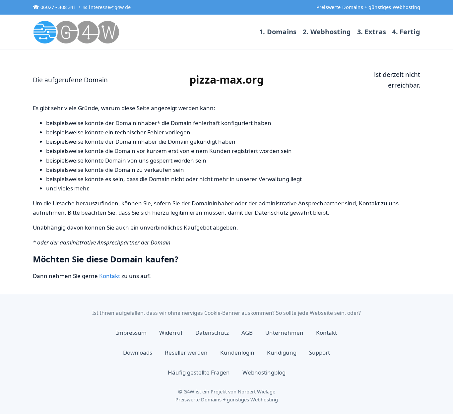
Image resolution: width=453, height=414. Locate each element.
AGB (247, 332)
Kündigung (281, 352)
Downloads (137, 352)
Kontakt (109, 276)
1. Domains (278, 31)
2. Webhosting (327, 31)
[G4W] (76, 32)
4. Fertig (406, 31)
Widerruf (171, 332)
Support (319, 352)
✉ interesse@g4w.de (107, 7)
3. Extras (371, 31)
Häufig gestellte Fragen (199, 372)
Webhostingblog (264, 372)
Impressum (131, 332)
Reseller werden (186, 352)
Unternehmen (284, 332)
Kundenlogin (237, 352)
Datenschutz (212, 332)
